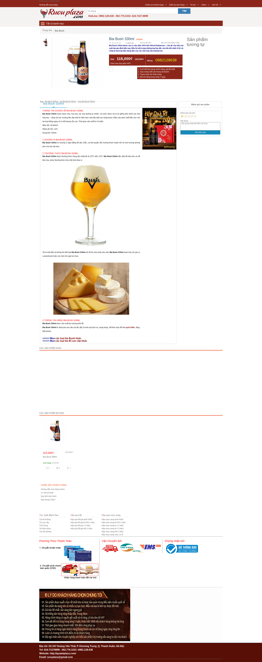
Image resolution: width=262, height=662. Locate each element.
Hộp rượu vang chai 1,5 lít (112, 535)
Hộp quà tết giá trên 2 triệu (81, 529)
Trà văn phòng (45, 532)
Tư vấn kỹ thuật (47, 493)
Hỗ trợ (150, 61)
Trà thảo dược (45, 529)
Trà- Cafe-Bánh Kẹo (49, 515)
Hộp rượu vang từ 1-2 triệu (113, 525)
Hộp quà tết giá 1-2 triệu (80, 525)
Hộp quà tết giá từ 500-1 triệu (83, 522)
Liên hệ (215, 5)
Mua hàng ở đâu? (48, 500)
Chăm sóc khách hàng (154, 5)
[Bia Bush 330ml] (58, 431)
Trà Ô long (43, 525)
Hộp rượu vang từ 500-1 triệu (114, 522)
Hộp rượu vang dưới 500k (112, 519)
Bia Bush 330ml (50, 457)
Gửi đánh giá (200, 132)
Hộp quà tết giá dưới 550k (81, 519)
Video (203, 5)
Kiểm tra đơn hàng (177, 5)
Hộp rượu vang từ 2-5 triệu (113, 529)
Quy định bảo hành (49, 496)
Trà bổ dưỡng (45, 519)
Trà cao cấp (44, 522)
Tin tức (193, 5)
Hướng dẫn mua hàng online (53, 489)
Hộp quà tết (76, 515)
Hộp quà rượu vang (111, 515)
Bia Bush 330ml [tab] (53, 103)
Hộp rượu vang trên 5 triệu (112, 532)
